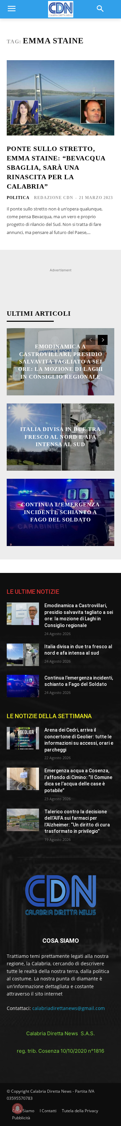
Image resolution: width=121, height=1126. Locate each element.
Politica (18, 198)
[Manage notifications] (17, 1108)
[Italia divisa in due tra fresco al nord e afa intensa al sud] (23, 655)
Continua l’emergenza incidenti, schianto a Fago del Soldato (60, 512)
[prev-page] (90, 340)
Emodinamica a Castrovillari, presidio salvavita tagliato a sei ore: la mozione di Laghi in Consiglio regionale (60, 362)
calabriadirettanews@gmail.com (68, 1008)
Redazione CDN (53, 197)
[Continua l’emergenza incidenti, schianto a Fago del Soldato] (23, 686)
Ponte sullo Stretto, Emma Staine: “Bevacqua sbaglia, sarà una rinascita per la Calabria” (56, 167)
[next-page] (103, 340)
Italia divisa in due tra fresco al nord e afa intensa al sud (60, 437)
